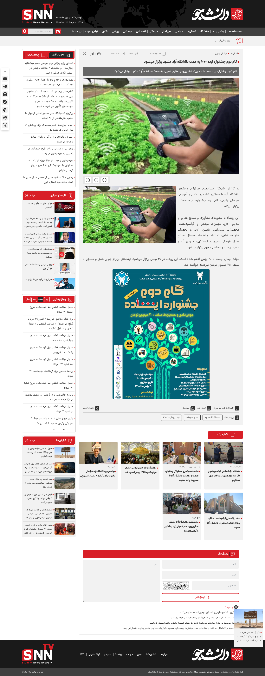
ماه (34, 299)
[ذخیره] (92, 54)
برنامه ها (76, 31)
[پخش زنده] (58, 31)
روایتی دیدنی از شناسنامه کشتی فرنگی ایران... (38, 266)
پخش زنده (218, 31)
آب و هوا (108, 654)
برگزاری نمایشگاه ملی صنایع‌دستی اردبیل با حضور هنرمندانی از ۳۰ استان (49, 116)
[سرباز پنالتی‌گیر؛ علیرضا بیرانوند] (65, 283)
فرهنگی (154, 31)
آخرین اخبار (58, 54)
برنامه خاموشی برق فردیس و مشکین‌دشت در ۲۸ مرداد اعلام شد (49, 397)
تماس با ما (151, 654)
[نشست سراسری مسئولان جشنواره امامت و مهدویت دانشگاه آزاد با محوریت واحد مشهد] (182, 453)
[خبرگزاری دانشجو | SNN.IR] (217, 14)
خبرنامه (129, 654)
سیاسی (179, 31)
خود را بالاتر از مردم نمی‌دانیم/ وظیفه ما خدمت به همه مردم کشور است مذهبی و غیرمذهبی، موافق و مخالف (38, 222)
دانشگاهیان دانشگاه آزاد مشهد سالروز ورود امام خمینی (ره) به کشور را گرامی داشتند (181, 526)
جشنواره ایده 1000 (171, 418)
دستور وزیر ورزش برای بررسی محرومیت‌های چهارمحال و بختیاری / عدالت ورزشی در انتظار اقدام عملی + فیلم (49, 68)
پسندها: (186, 408)
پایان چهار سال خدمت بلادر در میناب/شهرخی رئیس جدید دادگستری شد (51, 421)
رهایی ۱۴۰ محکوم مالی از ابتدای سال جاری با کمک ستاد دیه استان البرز (48, 180)
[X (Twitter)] (5, 125)
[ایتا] (5, 109)
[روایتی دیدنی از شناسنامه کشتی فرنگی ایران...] (65, 268)
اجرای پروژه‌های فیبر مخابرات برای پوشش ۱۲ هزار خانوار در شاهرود (49, 128)
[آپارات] (5, 117)
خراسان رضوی (221, 54)
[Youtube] (5, 78)
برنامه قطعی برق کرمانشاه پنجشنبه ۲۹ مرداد (51, 374)
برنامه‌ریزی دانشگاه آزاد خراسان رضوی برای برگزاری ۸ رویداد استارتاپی (97, 473)
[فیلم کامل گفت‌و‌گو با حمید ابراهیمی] (65, 207)
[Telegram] (5, 86)
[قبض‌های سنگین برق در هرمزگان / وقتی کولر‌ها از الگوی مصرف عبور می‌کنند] (65, 498)
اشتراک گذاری (88, 408)
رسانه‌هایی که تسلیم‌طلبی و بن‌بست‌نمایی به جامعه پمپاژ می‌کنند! (39, 253)
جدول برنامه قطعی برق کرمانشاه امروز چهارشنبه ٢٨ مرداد (51, 338)
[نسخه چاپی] (85, 54)
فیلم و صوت (91, 31)
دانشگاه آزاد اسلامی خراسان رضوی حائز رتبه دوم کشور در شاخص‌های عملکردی (224, 475)
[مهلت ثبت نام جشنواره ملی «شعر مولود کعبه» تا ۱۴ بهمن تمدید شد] (140, 453)
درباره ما (163, 654)
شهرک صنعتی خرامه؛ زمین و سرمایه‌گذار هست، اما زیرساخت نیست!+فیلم (39, 452)
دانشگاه (204, 31)
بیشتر (30, 195)
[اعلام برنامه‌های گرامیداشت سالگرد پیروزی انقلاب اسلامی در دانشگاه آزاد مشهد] (223, 503)
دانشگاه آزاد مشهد (212, 418)
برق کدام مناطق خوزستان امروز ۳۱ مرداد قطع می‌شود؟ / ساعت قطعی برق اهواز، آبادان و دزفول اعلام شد (50, 324)
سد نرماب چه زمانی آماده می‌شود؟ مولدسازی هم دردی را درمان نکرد (38, 483)
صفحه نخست (235, 31)
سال (28, 299)
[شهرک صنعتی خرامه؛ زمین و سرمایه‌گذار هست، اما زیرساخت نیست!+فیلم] (65, 452)
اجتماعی (127, 31)
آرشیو (139, 654)
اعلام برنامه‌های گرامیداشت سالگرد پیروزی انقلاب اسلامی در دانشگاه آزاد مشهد (223, 523)
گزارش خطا (201, 408)
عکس (105, 31)
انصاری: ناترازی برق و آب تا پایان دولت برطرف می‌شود (52, 139)
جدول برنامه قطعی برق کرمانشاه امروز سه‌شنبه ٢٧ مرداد (51, 362)
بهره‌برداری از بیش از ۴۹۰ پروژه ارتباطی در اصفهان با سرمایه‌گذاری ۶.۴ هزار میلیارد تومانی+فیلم (50, 165)
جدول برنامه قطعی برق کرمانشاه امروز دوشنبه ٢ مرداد (51, 409)
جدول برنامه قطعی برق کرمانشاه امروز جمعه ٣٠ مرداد (51, 310)
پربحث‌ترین (33, 54)
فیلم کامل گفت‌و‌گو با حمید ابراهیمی (40, 205)
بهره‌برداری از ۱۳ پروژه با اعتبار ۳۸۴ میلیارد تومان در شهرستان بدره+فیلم (200, 41)
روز (47, 299)
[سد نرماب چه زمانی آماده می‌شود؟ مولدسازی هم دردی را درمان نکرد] (65, 483)
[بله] (5, 102)
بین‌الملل (166, 31)
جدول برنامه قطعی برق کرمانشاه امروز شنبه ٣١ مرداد (48, 386)
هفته (40, 299)
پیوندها (118, 654)
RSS (82, 654)
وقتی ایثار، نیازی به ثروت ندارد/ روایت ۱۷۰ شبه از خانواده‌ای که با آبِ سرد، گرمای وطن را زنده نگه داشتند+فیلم (38, 529)
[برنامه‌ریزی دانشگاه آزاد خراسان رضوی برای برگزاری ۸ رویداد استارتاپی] (98, 453)
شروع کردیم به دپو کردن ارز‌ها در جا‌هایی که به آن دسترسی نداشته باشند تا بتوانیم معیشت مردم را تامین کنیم (38, 238)
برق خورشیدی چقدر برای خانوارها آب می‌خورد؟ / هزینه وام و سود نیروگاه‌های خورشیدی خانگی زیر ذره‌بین (38, 468)
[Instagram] (5, 94)
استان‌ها (191, 31)
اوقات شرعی (94, 654)
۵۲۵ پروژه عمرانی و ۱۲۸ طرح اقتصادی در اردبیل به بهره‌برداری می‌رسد (50, 151)
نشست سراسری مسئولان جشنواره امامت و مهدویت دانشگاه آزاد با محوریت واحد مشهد (181, 475)
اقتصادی (141, 31)
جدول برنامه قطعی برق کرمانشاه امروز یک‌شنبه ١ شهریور (51, 350)
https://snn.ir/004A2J (223, 408)
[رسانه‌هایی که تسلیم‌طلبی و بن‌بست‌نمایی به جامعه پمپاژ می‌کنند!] (65, 253)
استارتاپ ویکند (192, 418)
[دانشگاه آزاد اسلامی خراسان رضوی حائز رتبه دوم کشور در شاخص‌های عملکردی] (223, 453)
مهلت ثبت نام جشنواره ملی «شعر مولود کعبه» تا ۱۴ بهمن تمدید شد (141, 470)
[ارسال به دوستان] (99, 54)
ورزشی (115, 31)
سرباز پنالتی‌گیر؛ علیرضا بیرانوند (39, 279)
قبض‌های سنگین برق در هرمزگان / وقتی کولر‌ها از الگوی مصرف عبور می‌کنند (38, 498)
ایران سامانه (26, 672)
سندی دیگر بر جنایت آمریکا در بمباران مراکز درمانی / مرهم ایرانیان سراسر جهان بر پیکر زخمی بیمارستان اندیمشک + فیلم (38, 514)
